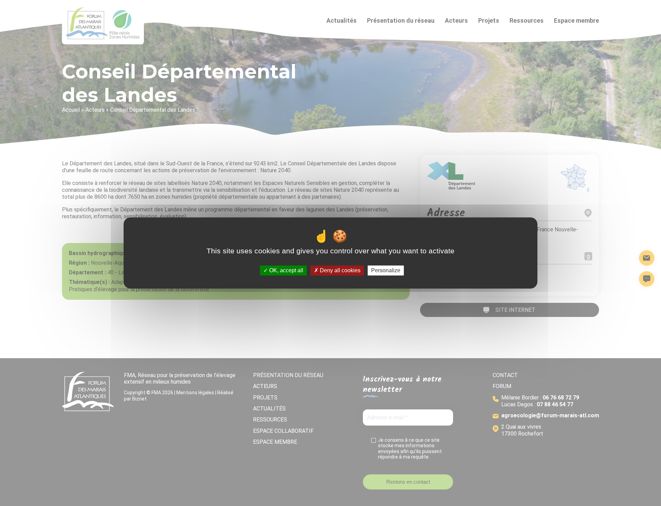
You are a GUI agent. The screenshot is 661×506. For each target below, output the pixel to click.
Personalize (385, 270)
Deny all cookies (339, 270)
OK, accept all (285, 270)
